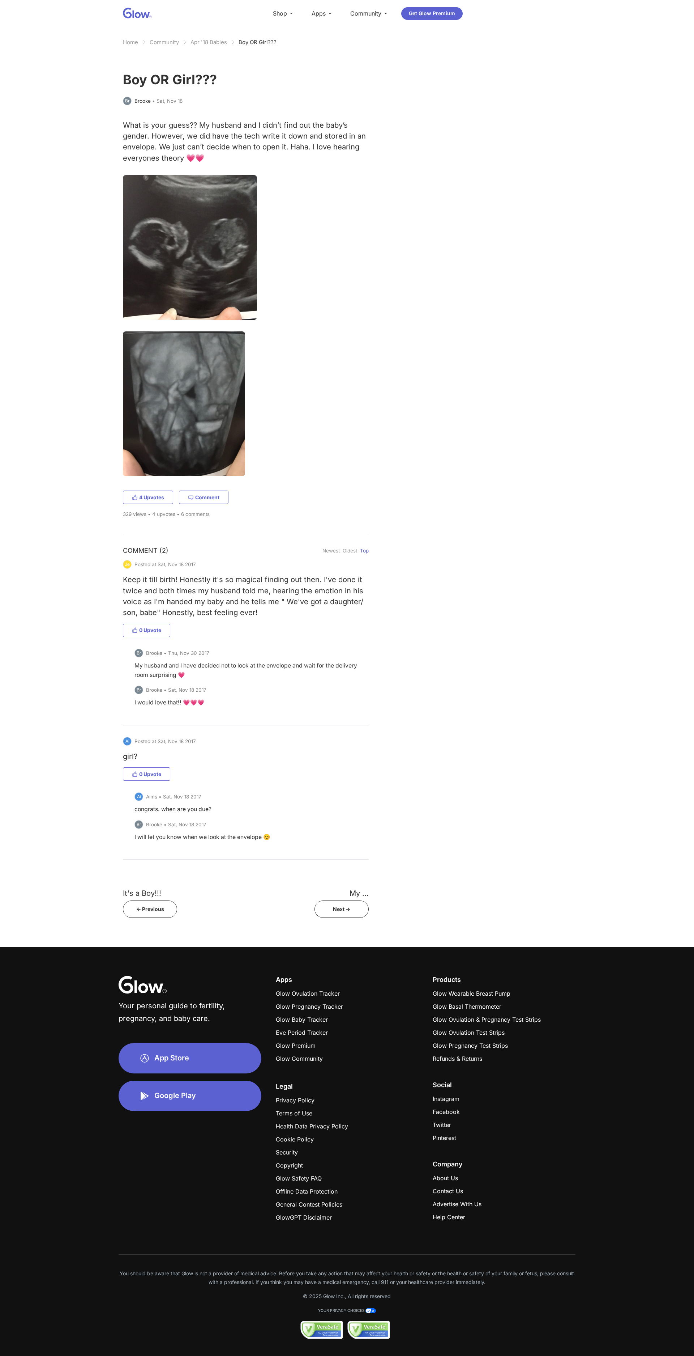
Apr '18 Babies (208, 42)
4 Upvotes (151, 497)
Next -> (341, 909)
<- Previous (150, 909)
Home (130, 42)
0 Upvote (150, 630)
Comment (207, 497)
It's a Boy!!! (142, 893)
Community (164, 42)
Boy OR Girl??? (258, 42)
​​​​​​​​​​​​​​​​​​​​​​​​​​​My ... (359, 893)
